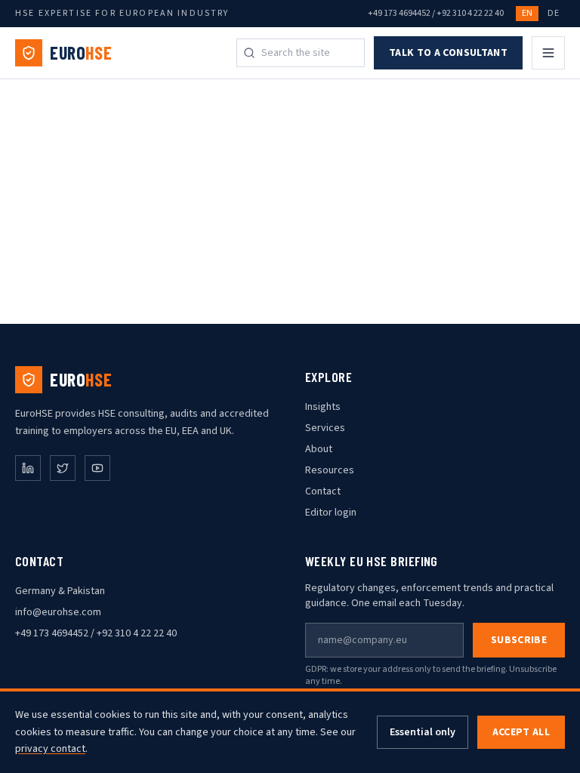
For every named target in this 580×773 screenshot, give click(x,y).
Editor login (330, 512)
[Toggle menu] (548, 52)
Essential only (422, 732)
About (318, 449)
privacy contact (50, 748)
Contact (323, 491)
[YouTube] (97, 468)
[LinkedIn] (28, 468)
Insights (323, 406)
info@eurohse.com (58, 612)
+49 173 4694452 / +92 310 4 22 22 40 (436, 14)
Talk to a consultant (448, 52)
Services (325, 428)
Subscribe (519, 640)
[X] (63, 468)
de (553, 13)
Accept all (521, 732)
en (527, 13)
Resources (329, 470)
